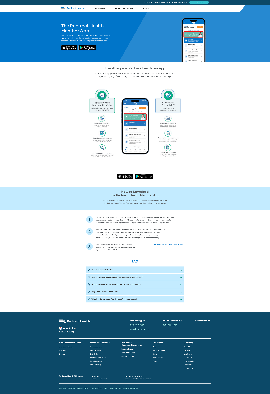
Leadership (188, 354)
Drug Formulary (96, 361)
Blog (154, 347)
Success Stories (159, 350)
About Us (147, 2)
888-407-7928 (137, 325)
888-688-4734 (170, 325)
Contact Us (199, 2)
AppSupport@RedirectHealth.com (169, 244)
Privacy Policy (103, 388)
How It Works (158, 357)
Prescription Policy (115, 388)
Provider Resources (179, 2)
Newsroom (157, 354)
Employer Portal (128, 356)
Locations (188, 365)
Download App (96, 347)
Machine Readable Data (131, 388)
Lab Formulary (95, 365)
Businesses (100, 8)
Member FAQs (95, 350)
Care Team (188, 357)
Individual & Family (66, 347)
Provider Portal (127, 349)
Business (62, 350)
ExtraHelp (94, 354)
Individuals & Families (124, 8)
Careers (187, 350)
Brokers (146, 8)
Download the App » (139, 329)
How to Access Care (98, 357)
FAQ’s (155, 361)
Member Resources (161, 2)
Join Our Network (128, 352)
